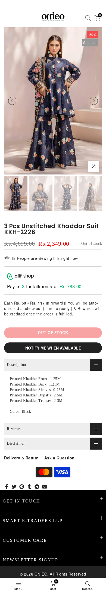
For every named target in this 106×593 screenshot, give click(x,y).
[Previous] (12, 101)
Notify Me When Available (53, 348)
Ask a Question (59, 457)
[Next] (94, 101)
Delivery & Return (21, 457)
